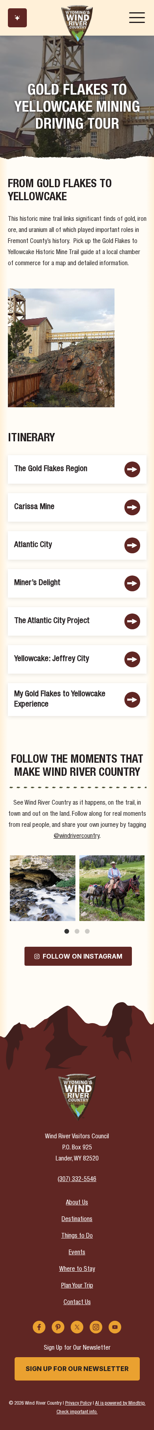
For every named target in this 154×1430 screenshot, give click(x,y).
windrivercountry (42, 862)
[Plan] (17, 17)
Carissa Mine (34, 507)
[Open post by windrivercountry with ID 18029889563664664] (112, 888)
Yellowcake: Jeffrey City (51, 659)
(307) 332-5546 (77, 1180)
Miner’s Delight (37, 583)
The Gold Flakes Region (50, 469)
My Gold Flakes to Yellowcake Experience (59, 699)
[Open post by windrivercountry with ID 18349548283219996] (42, 888)
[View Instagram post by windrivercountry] (68, 913)
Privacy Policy (78, 1403)
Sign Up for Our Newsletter (77, 1369)
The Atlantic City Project (52, 621)
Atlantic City (33, 545)
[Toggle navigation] (137, 17)
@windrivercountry (77, 837)
